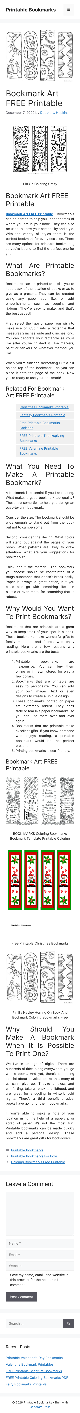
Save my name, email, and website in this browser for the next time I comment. (39, 1280)
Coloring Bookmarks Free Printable (38, 1162)
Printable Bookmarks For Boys (34, 1156)
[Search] (68, 1323)
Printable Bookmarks (31, 10)
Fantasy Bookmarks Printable (42, 415)
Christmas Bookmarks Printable (44, 407)
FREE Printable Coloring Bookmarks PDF (37, 1378)
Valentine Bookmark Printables (30, 1364)
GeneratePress (40, 1407)
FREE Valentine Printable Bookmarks (39, 451)
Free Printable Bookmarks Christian (40, 425)
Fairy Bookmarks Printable (26, 1384)
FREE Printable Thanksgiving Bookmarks (42, 438)
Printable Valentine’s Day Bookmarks (34, 1358)
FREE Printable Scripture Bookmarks (34, 1371)
